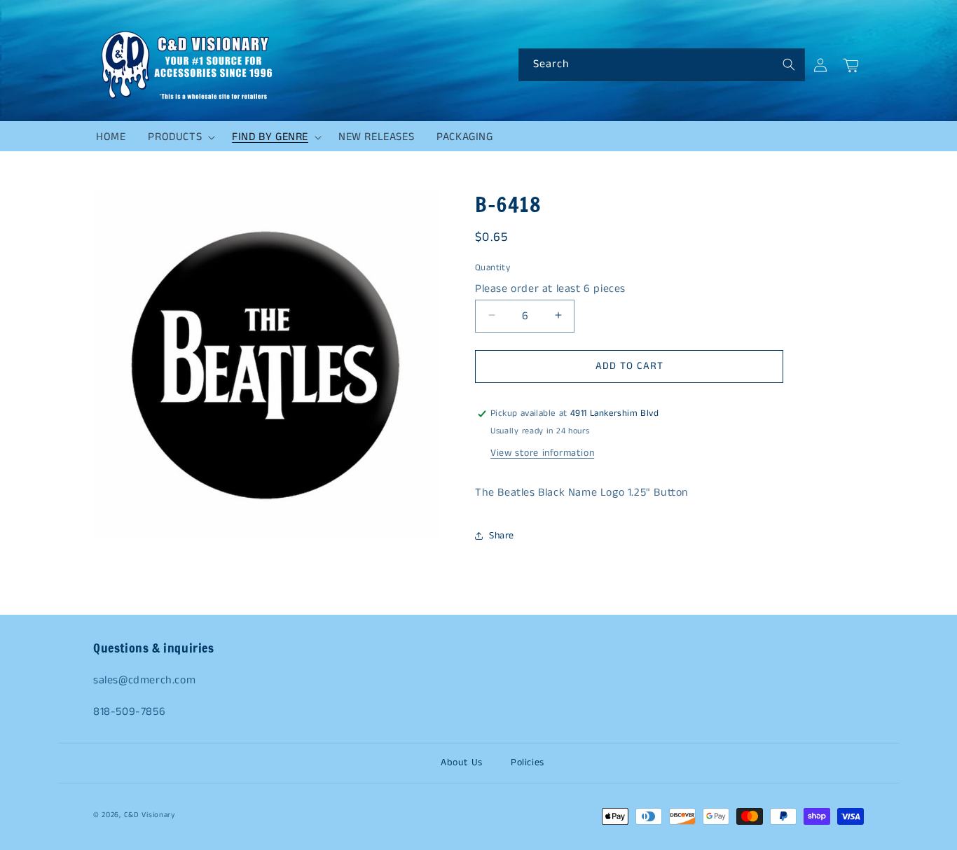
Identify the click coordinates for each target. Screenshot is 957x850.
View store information (542, 453)
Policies (527, 762)
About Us (462, 762)
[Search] (788, 64)
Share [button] (501, 536)
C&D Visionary (149, 815)
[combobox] (661, 65)
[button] (179, 137)
